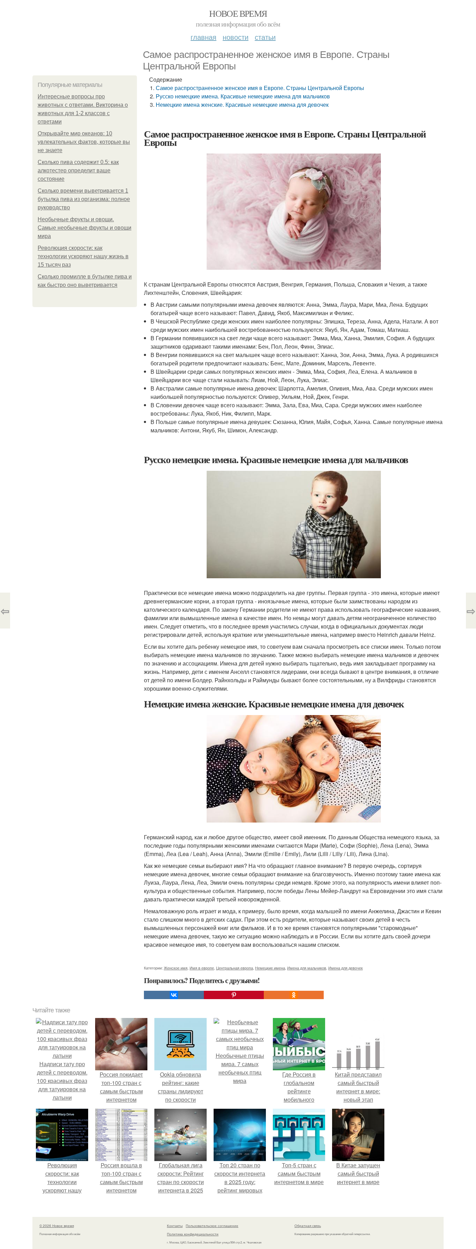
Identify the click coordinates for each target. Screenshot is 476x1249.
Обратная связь (307, 1225)
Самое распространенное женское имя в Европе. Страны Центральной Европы (260, 88)
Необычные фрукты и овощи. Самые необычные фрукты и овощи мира (84, 227)
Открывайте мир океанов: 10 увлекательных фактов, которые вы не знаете (84, 142)
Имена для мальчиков (306, 968)
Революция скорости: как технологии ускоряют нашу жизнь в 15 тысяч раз (83, 256)
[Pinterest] (234, 995)
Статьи (265, 37)
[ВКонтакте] (174, 995)
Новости (235, 37)
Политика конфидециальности (192, 1234)
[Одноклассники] (294, 995)
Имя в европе (202, 968)
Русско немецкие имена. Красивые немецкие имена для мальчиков (243, 96)
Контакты (175, 1225)
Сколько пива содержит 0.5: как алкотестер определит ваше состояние (78, 170)
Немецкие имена (270, 968)
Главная (203, 37)
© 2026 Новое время (56, 1225)
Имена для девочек (345, 968)
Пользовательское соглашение (212, 1225)
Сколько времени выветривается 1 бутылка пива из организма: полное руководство (84, 199)
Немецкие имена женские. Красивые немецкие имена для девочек (242, 105)
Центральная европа (234, 968)
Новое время (238, 13)
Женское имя (175, 968)
